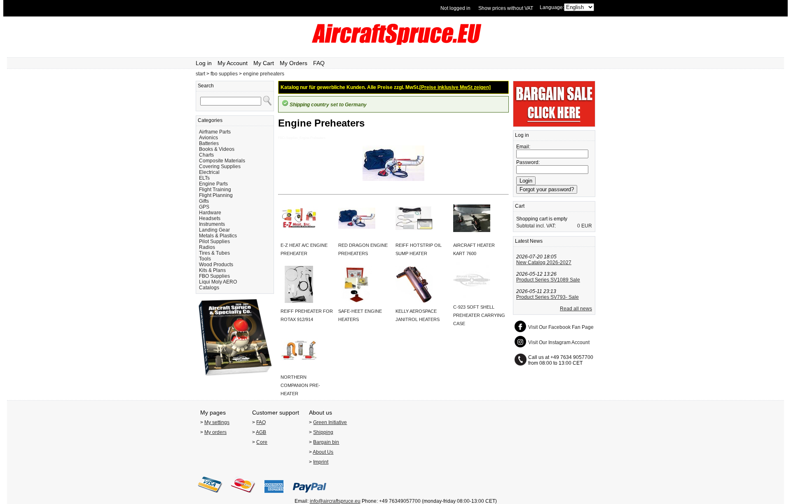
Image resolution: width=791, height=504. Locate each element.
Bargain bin (326, 442)
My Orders (293, 63)
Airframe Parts (215, 132)
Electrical (209, 172)
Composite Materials (222, 161)
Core (261, 442)
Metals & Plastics (218, 236)
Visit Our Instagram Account (559, 342)
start (200, 74)
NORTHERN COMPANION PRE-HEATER (300, 385)
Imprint (320, 462)
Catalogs (209, 288)
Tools (205, 259)
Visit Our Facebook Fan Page (561, 327)
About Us (323, 452)
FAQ (319, 63)
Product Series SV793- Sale (547, 297)
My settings (216, 422)
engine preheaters (263, 74)
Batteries (209, 143)
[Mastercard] (243, 495)
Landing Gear (214, 230)
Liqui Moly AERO (218, 282)
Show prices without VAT (505, 8)
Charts (206, 155)
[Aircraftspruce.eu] (396, 43)
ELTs (204, 178)
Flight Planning (216, 195)
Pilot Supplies (214, 241)
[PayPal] (309, 495)
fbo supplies (224, 74)
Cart (519, 206)
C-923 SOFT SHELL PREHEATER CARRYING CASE (479, 315)
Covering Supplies (220, 166)
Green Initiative (330, 422)
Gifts (204, 201)
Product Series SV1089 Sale (548, 280)
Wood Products (216, 264)
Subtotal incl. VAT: (536, 226)
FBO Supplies (214, 276)
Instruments (212, 224)
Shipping (323, 432)
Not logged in (455, 8)
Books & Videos (216, 149)
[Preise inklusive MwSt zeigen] (455, 87)
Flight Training (215, 189)
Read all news (576, 309)
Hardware (210, 213)
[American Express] (274, 495)
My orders (215, 432)
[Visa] (210, 495)
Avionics (208, 138)
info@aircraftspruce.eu (335, 501)
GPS (204, 207)
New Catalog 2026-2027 (543, 262)
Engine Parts (213, 184)
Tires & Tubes (214, 253)
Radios (207, 247)
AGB (261, 432)
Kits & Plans (212, 270)
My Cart (263, 63)
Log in (204, 63)
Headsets (209, 218)
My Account (233, 63)
